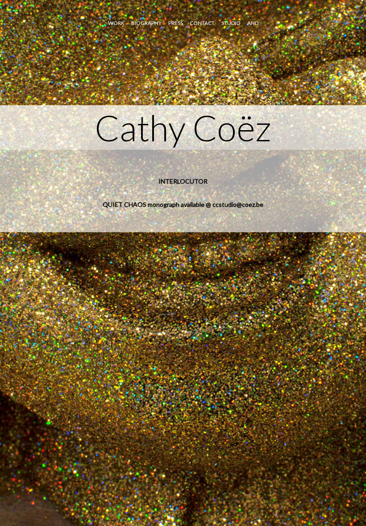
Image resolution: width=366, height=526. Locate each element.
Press (175, 23)
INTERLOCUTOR (183, 181)
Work (116, 23)
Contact (202, 23)
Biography (146, 23)
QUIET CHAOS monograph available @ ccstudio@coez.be (183, 204)
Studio (231, 23)
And (252, 23)
